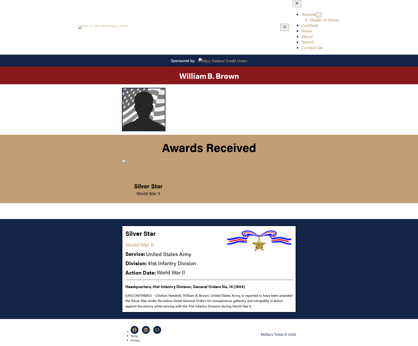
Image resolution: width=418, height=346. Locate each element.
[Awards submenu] (318, 15)
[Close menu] (297, 3)
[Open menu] (284, 27)
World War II (148, 193)
